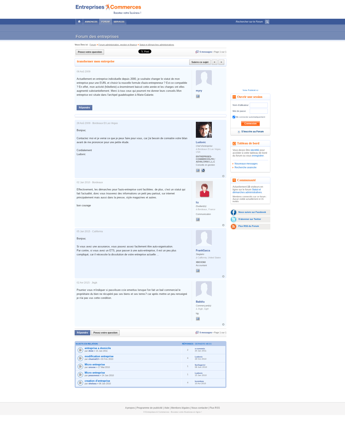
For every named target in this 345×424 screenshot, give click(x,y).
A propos (130, 407)
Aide (166, 407)
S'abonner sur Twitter (249, 219)
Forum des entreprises (97, 36)
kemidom (199, 381)
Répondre (84, 107)
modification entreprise (99, 356)
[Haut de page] (223, 176)
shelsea (92, 383)
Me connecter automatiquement (250, 117)
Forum (105, 22)
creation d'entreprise (97, 380)
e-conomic (200, 348)
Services (119, 22)
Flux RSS (215, 407)
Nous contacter (199, 407)
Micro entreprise (95, 364)
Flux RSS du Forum (248, 226)
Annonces (91, 22)
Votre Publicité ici (250, 90)
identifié (255, 150)
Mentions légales (180, 407)
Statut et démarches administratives (247, 191)
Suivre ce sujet (199, 62)
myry (199, 90)
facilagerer (200, 365)
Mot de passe (239, 111)
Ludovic (201, 142)
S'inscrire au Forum (252, 131)
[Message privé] (198, 96)
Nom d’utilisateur (241, 105)
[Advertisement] (222, 8)
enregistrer (258, 155)
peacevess (93, 375)
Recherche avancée (246, 167)
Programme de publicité (150, 407)
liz (197, 202)
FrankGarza (203, 250)
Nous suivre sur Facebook (252, 212)
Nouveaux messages (246, 163)
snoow (92, 367)
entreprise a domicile (98, 348)
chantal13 (93, 359)
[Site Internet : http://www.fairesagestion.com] (207, 170)
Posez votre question (90, 52)
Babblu (200, 301)
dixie (90, 351)
